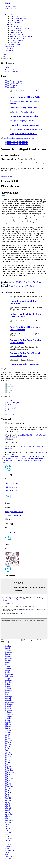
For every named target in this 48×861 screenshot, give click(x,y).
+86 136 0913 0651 (40, 435)
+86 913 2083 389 (25, 435)
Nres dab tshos (15, 22)
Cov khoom (9, 14)
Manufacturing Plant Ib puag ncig (21, 36)
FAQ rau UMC (15, 42)
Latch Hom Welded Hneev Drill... (25, 97)
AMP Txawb (10, 454)
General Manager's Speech (19, 28)
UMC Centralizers (16, 20)
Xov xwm (9, 48)
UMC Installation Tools (18, 18)
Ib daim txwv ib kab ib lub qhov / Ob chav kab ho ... (25, 315)
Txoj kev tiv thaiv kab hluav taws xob (31, 458)
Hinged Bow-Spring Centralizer (24, 125)
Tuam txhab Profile (16, 26)
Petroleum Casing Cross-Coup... (24, 108)
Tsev (7, 12)
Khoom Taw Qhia (16, 34)
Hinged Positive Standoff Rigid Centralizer (24, 286)
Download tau (10, 46)
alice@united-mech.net (13, 515)
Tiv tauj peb (9, 50)
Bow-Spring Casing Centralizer (24, 116)
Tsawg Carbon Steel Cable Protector (33, 456)
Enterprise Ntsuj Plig (17, 30)
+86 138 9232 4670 (12, 437)
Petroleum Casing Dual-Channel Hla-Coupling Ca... (25, 354)
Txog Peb (8, 24)
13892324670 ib (11, 532)
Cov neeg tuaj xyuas (17, 40)
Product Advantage (16, 32)
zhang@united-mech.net (25, 446)
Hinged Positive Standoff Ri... (23, 133)
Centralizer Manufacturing (10, 456)
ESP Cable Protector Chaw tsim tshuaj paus (16, 460)
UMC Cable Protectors (18, 16)
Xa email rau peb (7, 176)
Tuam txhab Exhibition (18, 38)
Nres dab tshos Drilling (9, 458)
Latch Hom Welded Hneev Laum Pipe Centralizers (25, 328)
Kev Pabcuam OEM (12, 44)
